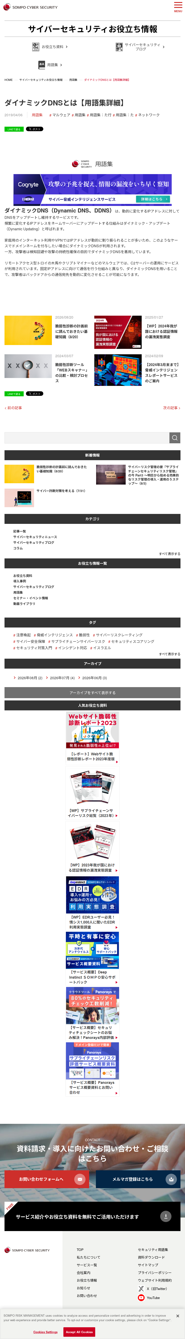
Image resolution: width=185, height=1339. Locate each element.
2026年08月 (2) (30, 677)
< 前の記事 (13, 407)
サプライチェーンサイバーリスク (78, 641)
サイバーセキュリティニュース (35, 537)
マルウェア (61, 115)
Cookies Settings (45, 1332)
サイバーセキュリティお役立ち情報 (92, 28)
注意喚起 (23, 635)
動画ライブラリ (24, 604)
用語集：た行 (100, 115)
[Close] (178, 1316)
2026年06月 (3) (94, 677)
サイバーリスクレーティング (119, 635)
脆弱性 (84, 635)
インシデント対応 (72, 648)
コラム (18, 548)
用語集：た (125, 115)
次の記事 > (171, 407)
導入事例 (19, 581)
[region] (92, 1324)
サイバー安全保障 (30, 641)
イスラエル (102, 648)
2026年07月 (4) (62, 677)
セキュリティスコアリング (132, 641)
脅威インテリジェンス (55, 635)
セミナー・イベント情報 (30, 598)
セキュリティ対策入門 (34, 648)
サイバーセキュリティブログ (33, 542)
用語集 (37, 115)
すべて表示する (169, 553)
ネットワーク (149, 115)
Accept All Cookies (79, 1332)
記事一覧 (19, 531)
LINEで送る (14, 129)
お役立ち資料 (22, 576)
